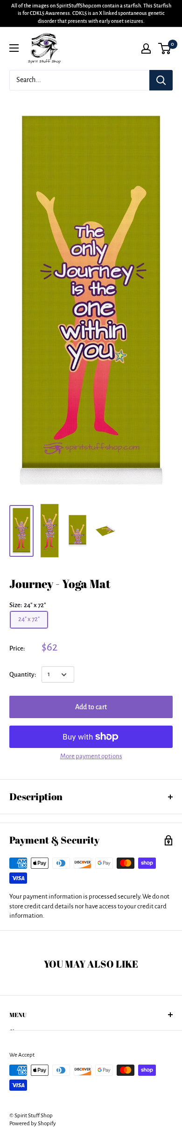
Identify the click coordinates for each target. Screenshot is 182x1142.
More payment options (91, 756)
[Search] (161, 80)
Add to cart (91, 707)
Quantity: (22, 674)
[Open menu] (14, 48)
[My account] (146, 48)
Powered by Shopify (32, 1124)
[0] (165, 48)
